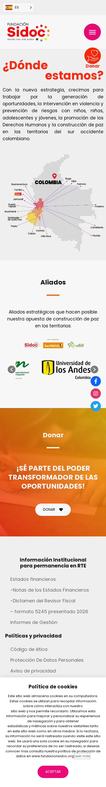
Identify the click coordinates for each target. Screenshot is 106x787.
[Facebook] (96, 381)
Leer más (82, 756)
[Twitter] (96, 406)
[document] (53, 393)
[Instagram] (96, 393)
